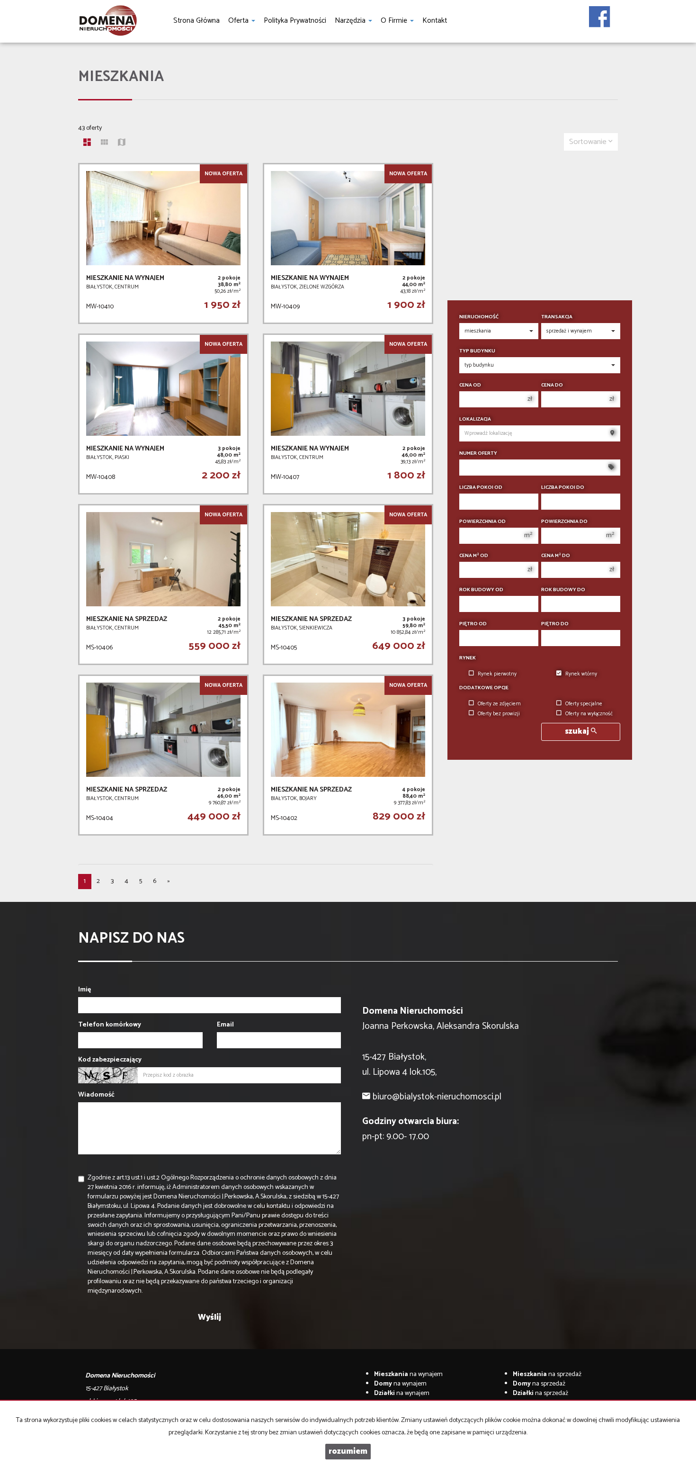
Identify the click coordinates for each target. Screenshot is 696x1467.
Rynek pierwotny (497, 674)
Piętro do (555, 624)
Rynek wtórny (581, 674)
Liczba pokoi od (480, 487)
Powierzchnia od (482, 521)
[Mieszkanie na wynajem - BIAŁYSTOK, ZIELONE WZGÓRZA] (348, 243)
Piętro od (473, 624)
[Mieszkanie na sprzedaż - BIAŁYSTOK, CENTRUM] (163, 584)
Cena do (552, 385)
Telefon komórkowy (109, 1025)
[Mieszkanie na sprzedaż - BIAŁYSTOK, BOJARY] (348, 755)
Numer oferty (478, 453)
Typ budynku (477, 351)
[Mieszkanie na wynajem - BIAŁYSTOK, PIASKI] (163, 414)
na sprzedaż (547, 1374)
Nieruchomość (479, 317)
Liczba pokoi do (562, 487)
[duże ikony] (87, 143)
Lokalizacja (475, 419)
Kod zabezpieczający (110, 1060)
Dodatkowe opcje (484, 688)
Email (225, 1025)
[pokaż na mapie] (122, 143)
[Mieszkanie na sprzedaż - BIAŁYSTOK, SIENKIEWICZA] (348, 584)
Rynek (467, 658)
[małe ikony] (104, 143)
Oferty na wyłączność (589, 714)
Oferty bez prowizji (499, 714)
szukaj (578, 731)
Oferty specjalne (583, 704)
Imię (84, 990)
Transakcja (556, 317)
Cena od (470, 385)
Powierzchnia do (564, 521)
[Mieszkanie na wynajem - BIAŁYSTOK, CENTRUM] (163, 243)
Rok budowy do (563, 590)
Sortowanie (588, 141)
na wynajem (408, 1374)
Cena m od (473, 555)
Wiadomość (96, 1095)
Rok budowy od (481, 590)
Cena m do (555, 555)
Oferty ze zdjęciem (499, 704)
